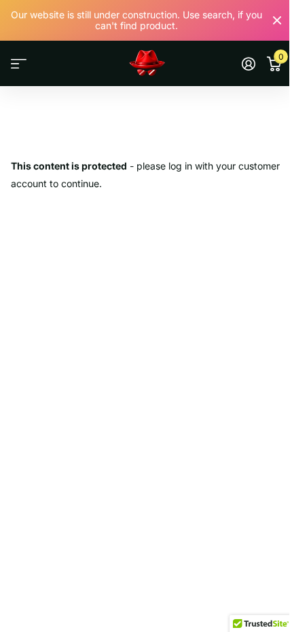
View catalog (18, 64)
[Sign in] (248, 63)
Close (277, 20)
